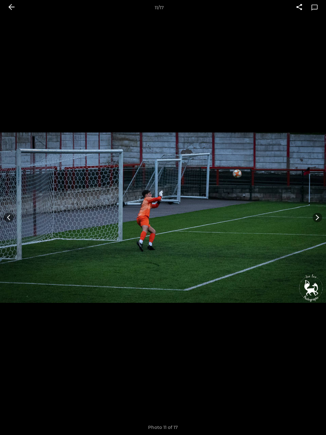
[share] (299, 7)
